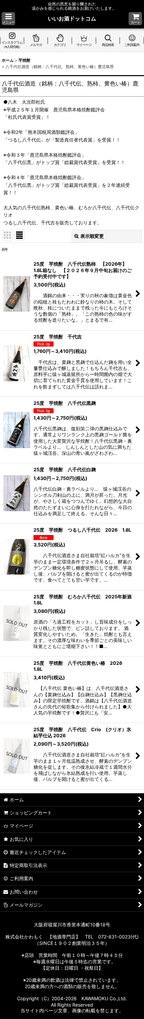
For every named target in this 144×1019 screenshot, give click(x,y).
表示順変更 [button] (92, 236)
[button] (8, 18)
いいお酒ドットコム (72, 18)
